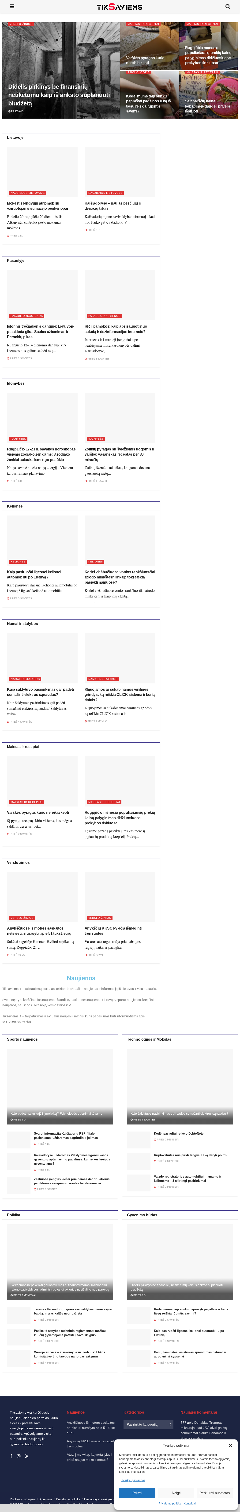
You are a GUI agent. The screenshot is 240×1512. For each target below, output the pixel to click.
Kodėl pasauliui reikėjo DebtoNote (178, 1133)
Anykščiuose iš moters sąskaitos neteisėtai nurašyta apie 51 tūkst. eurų (91, 1428)
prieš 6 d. (17, 111)
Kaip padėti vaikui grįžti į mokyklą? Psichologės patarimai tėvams (56, 1113)
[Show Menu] (12, 6)
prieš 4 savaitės (20, 721)
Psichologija (139, 72)
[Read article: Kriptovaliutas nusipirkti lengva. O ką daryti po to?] (138, 1161)
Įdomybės (18, 438)
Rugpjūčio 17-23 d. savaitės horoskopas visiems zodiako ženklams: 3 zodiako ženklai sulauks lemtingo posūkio (41, 454)
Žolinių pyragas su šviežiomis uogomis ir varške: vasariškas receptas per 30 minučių (119, 454)
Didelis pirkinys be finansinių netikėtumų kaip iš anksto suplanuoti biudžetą (59, 95)
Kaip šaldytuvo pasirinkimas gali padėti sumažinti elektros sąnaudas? (179, 1113)
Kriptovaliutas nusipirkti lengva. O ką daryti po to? (190, 1155)
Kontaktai (190, 1503)
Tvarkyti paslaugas (133, 1480)
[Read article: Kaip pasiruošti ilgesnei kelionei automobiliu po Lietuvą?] (42, 541)
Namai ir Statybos (25, 679)
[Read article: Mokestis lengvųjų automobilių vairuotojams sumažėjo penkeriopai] (42, 172)
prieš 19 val (17, 955)
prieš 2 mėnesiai (167, 1139)
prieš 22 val (95, 955)
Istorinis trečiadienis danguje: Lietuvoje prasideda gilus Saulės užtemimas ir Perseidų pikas (40, 331)
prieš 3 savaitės (98, 358)
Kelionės (18, 561)
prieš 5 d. (43, 1169)
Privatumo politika (170, 1503)
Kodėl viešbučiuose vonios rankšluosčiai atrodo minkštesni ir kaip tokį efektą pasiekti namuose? (120, 577)
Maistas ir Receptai (143, 24)
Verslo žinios (21, 24)
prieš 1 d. (16, 235)
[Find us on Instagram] (18, 1456)
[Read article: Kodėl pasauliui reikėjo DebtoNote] (138, 1140)
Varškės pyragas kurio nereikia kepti (38, 812)
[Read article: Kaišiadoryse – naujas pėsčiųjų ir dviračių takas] (120, 172)
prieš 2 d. (93, 230)
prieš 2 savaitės (20, 358)
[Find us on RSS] (26, 1456)
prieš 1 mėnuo (97, 721)
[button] (230, 1445)
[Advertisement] (203, 173)
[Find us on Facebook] (11, 1456)
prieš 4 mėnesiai (47, 1362)
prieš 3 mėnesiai (47, 1341)
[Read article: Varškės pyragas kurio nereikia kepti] (42, 781)
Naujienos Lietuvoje (28, 192)
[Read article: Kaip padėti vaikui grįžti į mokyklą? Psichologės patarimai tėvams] (60, 1086)
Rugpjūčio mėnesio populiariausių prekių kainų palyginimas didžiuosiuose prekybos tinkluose (120, 817)
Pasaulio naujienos (27, 315)
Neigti (176, 1493)
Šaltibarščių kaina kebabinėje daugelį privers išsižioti (207, 106)
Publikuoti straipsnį (23, 1499)
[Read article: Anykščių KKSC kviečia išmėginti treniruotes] (120, 897)
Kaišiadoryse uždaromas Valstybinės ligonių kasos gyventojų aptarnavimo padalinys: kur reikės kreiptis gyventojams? (72, 1159)
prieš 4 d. (19, 1119)
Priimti (137, 1493)
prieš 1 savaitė (97, 481)
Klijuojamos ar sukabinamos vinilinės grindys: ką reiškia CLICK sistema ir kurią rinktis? (120, 694)
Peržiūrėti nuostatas (214, 1493)
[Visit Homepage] (120, 6)
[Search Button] (227, 6)
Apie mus (45, 1499)
